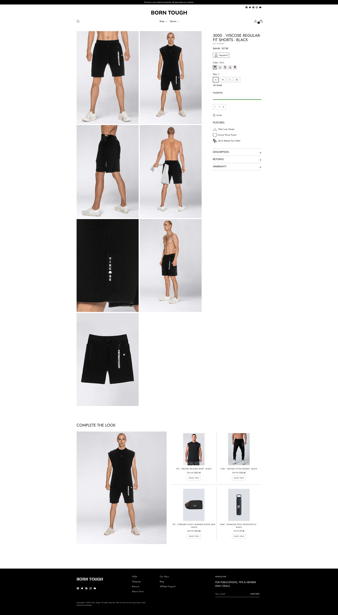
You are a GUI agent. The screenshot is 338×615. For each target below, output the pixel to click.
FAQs (134, 576)
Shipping (136, 581)
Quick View (194, 478)
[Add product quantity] (215, 106)
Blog (162, 581)
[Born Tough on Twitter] (250, 7)
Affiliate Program (168, 586)
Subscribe (255, 594)
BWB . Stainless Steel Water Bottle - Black (238, 525)
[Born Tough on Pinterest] (253, 7)
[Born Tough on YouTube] (260, 7)
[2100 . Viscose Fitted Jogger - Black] (239, 449)
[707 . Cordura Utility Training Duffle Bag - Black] (194, 505)
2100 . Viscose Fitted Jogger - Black (238, 468)
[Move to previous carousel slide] (253, 559)
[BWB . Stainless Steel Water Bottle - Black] (239, 505)
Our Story (164, 576)
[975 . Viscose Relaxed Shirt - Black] (194, 449)
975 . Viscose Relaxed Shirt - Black (194, 468)
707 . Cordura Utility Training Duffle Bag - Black (193, 525)
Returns (135, 586)
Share (219, 115)
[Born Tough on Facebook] (246, 7)
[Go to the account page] (254, 21)
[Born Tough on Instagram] (257, 7)
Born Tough (96, 602)
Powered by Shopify (84, 605)
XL (237, 79)
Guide (219, 85)
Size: (216, 74)
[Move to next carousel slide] (259, 559)
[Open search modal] (78, 21)
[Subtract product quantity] (223, 106)
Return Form (138, 591)
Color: (218, 62)
